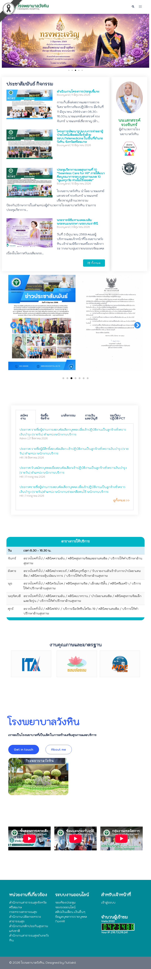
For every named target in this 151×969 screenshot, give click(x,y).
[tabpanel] (75, 467)
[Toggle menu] (140, 6)
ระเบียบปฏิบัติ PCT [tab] (117, 416)
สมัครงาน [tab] (24, 416)
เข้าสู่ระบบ (108, 902)
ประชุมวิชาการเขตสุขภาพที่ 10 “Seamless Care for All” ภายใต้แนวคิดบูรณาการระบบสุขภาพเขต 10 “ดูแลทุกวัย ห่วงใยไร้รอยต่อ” (81, 175)
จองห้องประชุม (65, 902)
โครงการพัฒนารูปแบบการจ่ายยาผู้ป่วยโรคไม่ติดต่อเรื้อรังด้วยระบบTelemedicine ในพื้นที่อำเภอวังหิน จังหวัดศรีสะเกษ (80, 136)
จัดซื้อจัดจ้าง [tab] (45, 416)
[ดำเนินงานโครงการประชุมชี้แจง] (29, 116)
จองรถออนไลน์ (65, 907)
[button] (132, 6)
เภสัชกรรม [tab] (68, 415)
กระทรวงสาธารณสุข (23, 912)
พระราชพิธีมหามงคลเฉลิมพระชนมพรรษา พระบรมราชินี (77, 221)
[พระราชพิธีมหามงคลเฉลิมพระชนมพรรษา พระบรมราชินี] (29, 245)
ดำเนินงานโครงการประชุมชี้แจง (78, 91)
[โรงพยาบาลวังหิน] (29, 6)
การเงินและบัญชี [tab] (91, 416)
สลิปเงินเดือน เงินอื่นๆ (70, 912)
